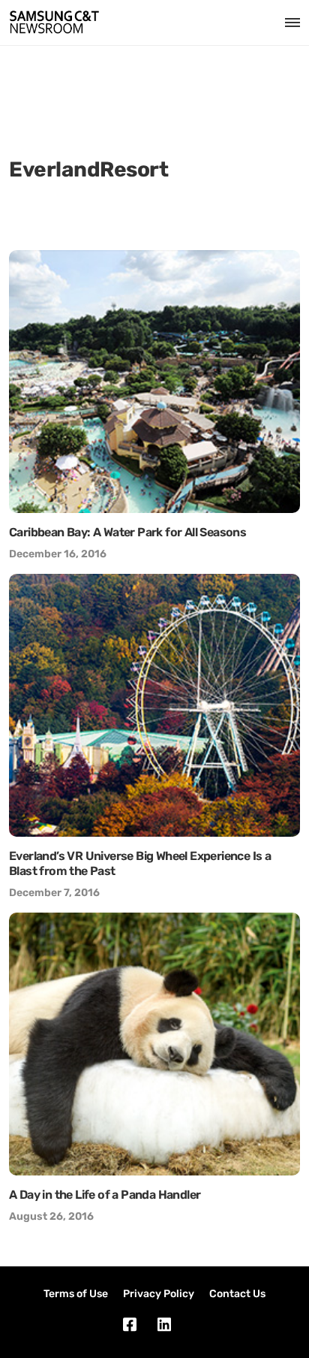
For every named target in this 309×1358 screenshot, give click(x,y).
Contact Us (237, 1293)
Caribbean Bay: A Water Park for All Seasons (127, 532)
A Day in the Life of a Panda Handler (104, 1194)
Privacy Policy (158, 1293)
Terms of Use (76, 1293)
